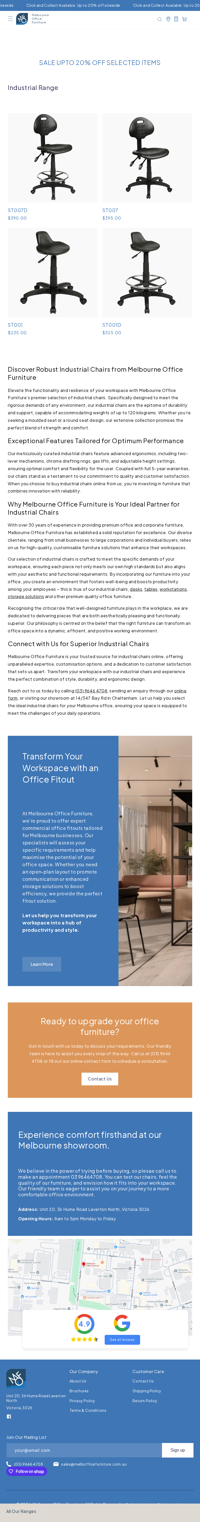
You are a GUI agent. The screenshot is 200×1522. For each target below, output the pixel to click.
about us (78, 1381)
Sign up (178, 1450)
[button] (10, 18)
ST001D (111, 325)
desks (136, 589)
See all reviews (122, 1340)
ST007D (18, 210)
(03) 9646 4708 (91, 690)
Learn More (42, 964)
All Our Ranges (21, 1511)
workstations (173, 589)
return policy (145, 1400)
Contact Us (100, 1078)
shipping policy (147, 1390)
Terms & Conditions (88, 1410)
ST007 (110, 210)
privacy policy (82, 1400)
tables (151, 589)
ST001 (15, 325)
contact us (143, 1381)
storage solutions (26, 596)
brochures (79, 1390)
